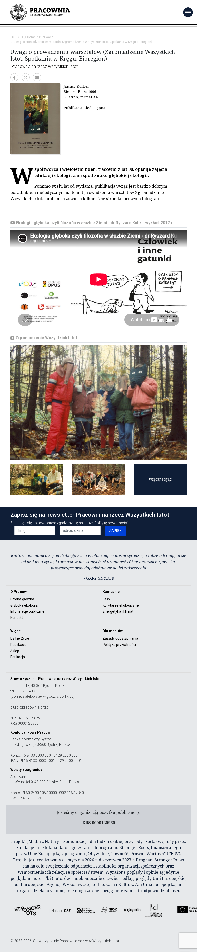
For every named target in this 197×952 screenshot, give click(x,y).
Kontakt (16, 618)
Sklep (14, 651)
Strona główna (22, 599)
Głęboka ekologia (24, 605)
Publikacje (46, 37)
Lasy (106, 599)
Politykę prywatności (111, 523)
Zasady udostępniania (120, 638)
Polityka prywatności (119, 645)
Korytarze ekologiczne (121, 605)
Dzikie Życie (19, 638)
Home (31, 37)
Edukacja (17, 657)
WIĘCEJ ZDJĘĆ (160, 479)
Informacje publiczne (27, 611)
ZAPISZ (115, 531)
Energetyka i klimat (118, 611)
